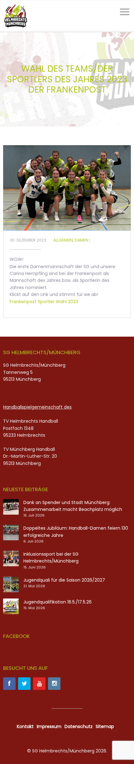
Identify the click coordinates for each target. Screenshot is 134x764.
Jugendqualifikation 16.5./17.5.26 (57, 602)
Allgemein (63, 240)
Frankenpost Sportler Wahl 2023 (44, 301)
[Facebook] (9, 683)
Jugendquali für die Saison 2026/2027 (64, 580)
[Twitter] (24, 683)
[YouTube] (39, 683)
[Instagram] (54, 683)
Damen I (82, 240)
